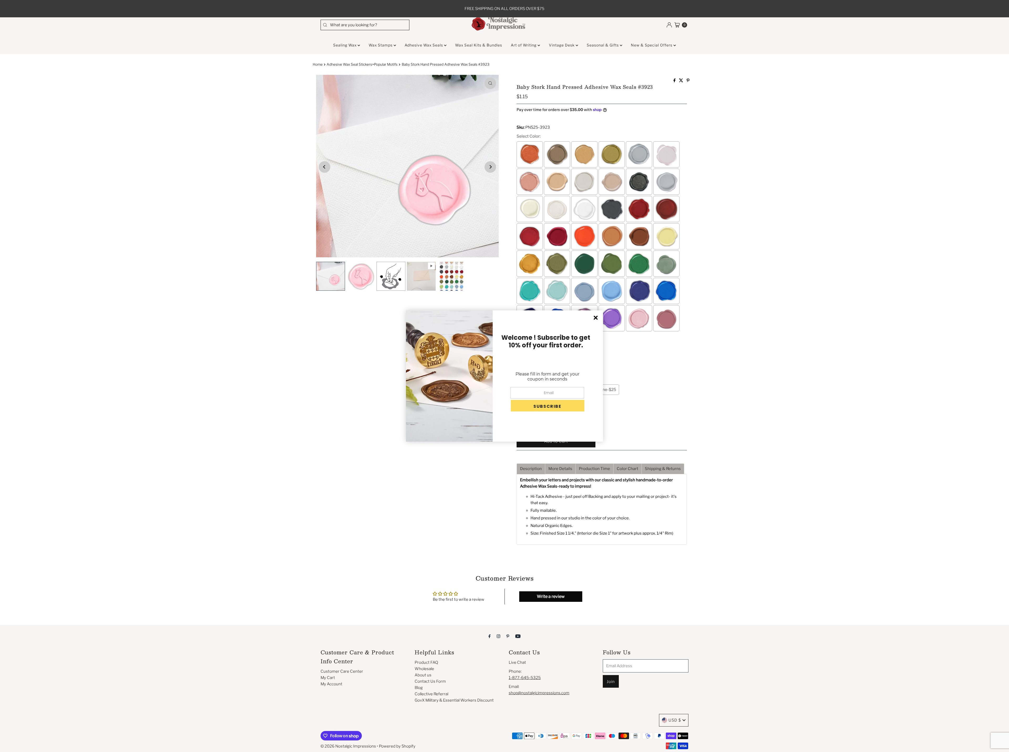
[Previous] (324, 167)
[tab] (531, 468)
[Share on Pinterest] (688, 80)
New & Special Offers (652, 45)
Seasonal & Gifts (603, 45)
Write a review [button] (551, 596)
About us (423, 675)
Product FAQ (426, 662)
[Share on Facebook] (674, 80)
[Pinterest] (507, 636)
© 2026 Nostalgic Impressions (348, 746)
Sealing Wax (345, 45)
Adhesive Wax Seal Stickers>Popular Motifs (362, 64)
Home (318, 64)
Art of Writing (524, 45)
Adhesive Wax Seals (424, 45)
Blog (419, 687)
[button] (547, 405)
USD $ (674, 720)
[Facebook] (489, 636)
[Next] (490, 167)
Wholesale (424, 668)
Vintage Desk (562, 45)
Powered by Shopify (397, 746)
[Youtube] (518, 636)
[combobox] (365, 25)
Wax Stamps (381, 45)
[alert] (504, 376)
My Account (331, 684)
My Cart (328, 677)
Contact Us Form (430, 681)
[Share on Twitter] (681, 80)
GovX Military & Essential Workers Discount (454, 700)
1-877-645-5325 (525, 677)
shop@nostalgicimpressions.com (539, 693)
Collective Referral (431, 694)
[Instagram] (498, 636)
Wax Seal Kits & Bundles (478, 45)
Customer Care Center (342, 671)
